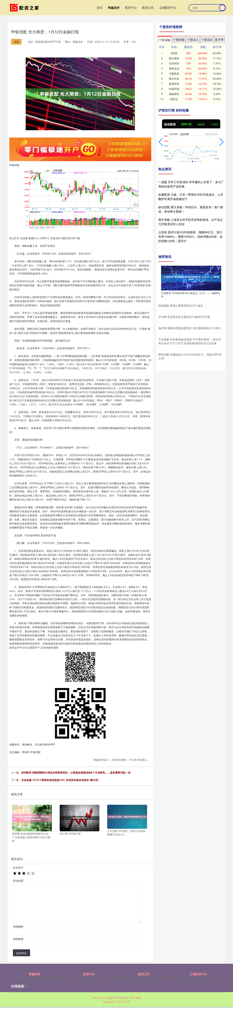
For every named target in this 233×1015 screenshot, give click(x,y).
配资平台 (131, 7)
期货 (16, 41)
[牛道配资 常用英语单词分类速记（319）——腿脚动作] (191, 278)
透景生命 (174, 68)
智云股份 (174, 58)
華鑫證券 (114, 7)
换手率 (219, 39)
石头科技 (174, 63)
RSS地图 (123, 998)
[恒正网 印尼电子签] (79, 817)
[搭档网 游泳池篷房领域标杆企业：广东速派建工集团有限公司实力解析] (32, 817)
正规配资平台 (168, 7)
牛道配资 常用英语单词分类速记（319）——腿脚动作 (190, 294)
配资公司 (148, 7)
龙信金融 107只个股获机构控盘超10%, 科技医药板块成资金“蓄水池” (60, 780)
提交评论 (21, 953)
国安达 (174, 99)
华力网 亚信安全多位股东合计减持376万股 (184, 317)
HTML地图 (135, 998)
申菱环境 (174, 89)
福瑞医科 (174, 94)
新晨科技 (174, 83)
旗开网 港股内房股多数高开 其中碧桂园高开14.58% (189, 328)
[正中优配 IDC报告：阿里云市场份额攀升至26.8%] (127, 816)
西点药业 (174, 78)
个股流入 (193, 39)
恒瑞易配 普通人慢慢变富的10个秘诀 (180, 305)
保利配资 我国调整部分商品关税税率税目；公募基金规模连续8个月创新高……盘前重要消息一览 (76, 772)
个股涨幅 (164, 40)
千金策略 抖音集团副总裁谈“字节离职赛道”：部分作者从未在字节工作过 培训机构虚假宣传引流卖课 (189, 341)
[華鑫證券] (25, 7)
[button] (160, 142)
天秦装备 (174, 73)
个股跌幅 (179, 39)
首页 (99, 7)
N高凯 (174, 53)
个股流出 (207, 39)
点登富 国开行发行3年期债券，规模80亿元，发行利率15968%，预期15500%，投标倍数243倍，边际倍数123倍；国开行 (190, 236)
